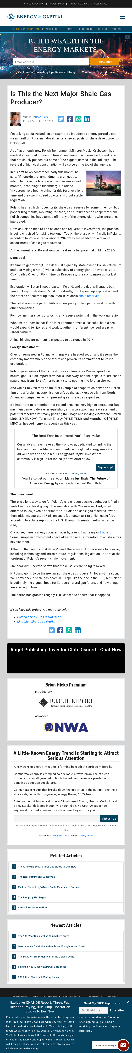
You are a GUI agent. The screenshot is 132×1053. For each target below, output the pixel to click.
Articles (51, 29)
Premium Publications (26, 29)
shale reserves (89, 296)
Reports (67, 29)
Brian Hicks (41, 117)
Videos (116, 29)
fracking (105, 532)
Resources (85, 29)
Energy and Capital (61, 836)
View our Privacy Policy (74, 473)
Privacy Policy (86, 836)
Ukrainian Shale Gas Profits (36, 621)
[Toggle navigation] (122, 17)
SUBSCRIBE (104, 62)
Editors (102, 29)
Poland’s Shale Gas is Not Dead (39, 617)
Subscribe (109, 818)
